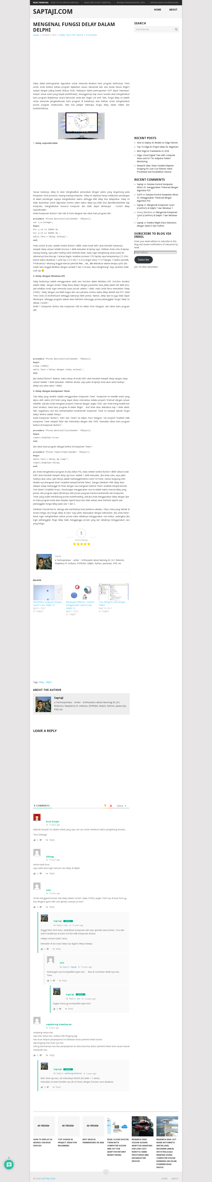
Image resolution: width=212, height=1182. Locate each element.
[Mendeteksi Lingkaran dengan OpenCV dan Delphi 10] (48, 592)
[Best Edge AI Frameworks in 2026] (93, 1126)
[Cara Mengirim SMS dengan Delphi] (114, 592)
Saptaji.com (53, 11)
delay (41, 682)
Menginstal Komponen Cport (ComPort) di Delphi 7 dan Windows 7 (157, 215)
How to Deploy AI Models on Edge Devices (157, 142)
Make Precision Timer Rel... (98, 3)
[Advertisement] (81, 60)
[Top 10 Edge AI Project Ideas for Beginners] (69, 1126)
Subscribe (143, 259)
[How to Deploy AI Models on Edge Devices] (44, 1126)
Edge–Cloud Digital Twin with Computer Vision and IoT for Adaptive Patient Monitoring (156, 158)
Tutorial (79, 35)
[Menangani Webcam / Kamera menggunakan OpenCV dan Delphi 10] (81, 592)
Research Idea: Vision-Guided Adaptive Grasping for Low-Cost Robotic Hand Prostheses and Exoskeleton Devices (155, 168)
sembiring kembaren (73, 1073)
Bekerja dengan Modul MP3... (131, 3)
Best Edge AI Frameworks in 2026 (153, 151)
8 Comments (91, 35)
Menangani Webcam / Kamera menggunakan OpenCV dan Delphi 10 (80, 605)
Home (157, 9)
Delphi (62, 35)
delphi (49, 682)
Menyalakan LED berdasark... (165, 3)
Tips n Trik (70, 35)
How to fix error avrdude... (65, 3)
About (173, 9)
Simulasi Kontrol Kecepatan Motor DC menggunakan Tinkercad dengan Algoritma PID (157, 187)
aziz (66, 925)
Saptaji (36, 35)
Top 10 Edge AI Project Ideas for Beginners (157, 147)
